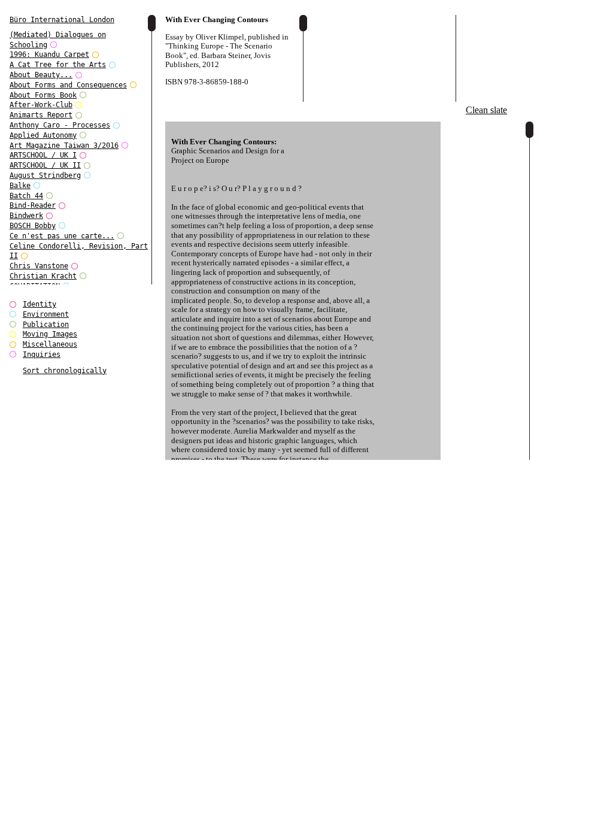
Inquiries (41, 354)
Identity (39, 304)
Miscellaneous (50, 344)
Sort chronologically (65, 370)
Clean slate (486, 110)
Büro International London (62, 20)
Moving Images (50, 334)
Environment (46, 314)
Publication (46, 324)
